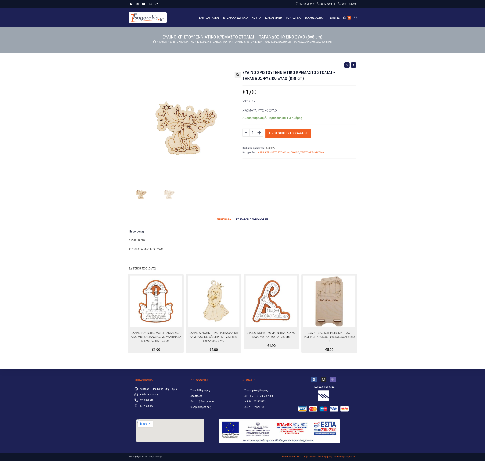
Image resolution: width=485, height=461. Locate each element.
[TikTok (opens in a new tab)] (157, 4)
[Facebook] (314, 379)
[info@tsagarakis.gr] (136, 394)
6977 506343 (146, 405)
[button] (238, 75)
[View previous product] (347, 65)
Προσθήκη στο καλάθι (288, 133)
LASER (260, 152)
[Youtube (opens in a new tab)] (143, 4)
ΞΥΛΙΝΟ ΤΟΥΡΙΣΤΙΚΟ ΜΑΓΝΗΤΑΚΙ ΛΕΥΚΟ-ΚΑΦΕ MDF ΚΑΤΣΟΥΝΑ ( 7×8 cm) (271, 334)
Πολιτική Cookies (306, 456)
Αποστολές (196, 395)
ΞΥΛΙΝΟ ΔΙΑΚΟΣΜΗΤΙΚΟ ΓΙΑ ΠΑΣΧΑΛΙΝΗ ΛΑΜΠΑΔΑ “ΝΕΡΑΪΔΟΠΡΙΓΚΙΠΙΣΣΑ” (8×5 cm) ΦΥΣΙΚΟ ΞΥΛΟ (213, 336)
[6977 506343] (136, 405)
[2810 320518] (136, 400)
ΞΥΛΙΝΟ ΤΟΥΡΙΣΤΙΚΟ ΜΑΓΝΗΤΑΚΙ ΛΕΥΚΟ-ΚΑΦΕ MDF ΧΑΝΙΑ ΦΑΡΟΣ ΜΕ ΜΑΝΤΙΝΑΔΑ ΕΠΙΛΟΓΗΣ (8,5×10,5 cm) (156, 336)
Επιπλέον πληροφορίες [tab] (252, 219)
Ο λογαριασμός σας (200, 406)
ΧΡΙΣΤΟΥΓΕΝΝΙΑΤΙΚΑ (312, 152)
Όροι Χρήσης (325, 456)
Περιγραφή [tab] (224, 219)
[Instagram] (323, 379)
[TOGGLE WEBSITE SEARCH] (356, 17)
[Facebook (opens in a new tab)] (132, 4)
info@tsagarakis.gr (149, 394)
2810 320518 (146, 400)
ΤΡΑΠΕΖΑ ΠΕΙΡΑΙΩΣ (323, 386)
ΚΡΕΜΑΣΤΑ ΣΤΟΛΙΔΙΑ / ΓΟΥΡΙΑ (282, 152)
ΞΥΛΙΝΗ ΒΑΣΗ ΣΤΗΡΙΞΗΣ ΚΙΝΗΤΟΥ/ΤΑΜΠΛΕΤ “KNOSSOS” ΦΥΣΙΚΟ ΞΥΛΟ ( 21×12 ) (329, 336)
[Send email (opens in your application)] (150, 4)
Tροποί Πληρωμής (200, 390)
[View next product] (353, 65)
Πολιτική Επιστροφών (202, 401)
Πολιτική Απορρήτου (345, 456)
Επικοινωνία (288, 456)
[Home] (154, 41)
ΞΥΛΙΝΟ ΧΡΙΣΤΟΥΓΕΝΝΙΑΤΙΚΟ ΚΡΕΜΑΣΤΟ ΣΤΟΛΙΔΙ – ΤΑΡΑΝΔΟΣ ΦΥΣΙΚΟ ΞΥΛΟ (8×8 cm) (283, 41)
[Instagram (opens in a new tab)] (137, 4)
